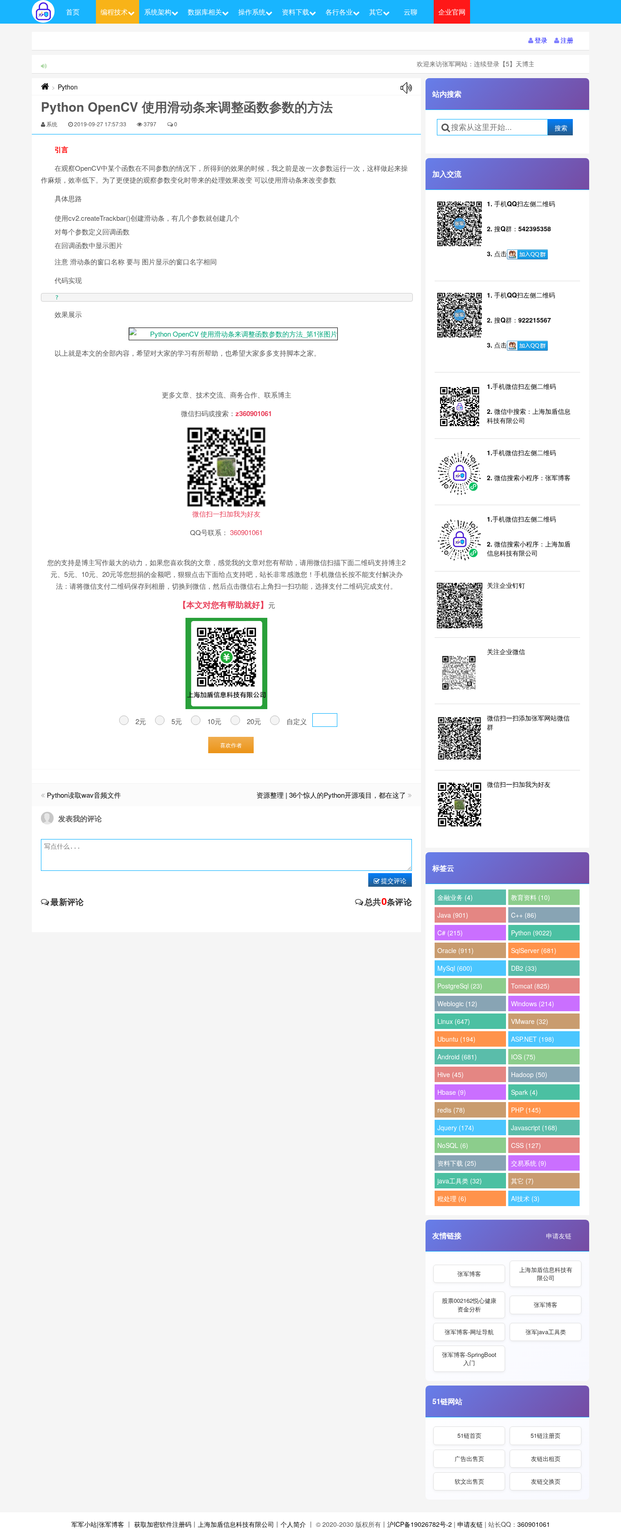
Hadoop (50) (529, 1074)
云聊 (410, 11)
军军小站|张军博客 (97, 1524)
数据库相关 (205, 11)
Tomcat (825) (530, 985)
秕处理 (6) (451, 1198)
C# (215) (450, 932)
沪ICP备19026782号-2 (419, 1524)
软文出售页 (469, 1481)
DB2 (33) (524, 968)
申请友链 (558, 1235)
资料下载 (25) (456, 1162)
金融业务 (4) (455, 897)
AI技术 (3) (525, 1198)
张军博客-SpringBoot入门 (469, 1358)
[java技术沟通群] (527, 346)
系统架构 (157, 11)
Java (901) (452, 914)
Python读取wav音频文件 (84, 795)
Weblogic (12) (457, 1003)
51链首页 (469, 1435)
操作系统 (251, 11)
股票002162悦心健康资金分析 (469, 1304)
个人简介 (293, 1524)
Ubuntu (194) (456, 1038)
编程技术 (114, 11)
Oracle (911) (455, 950)
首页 (73, 11)
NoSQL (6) (452, 1145)
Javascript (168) (534, 1127)
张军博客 (469, 1273)
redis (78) (451, 1109)
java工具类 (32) (459, 1180)
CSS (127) (526, 1145)
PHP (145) (526, 1109)
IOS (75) (523, 1056)
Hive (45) (450, 1074)
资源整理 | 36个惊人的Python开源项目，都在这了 (331, 795)
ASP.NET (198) (532, 1038)
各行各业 (339, 11)
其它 (376, 11)
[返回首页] (45, 86)
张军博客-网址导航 (469, 1331)
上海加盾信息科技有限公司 (545, 1273)
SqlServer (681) (533, 950)
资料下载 (295, 11)
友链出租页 (546, 1458)
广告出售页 (469, 1458)
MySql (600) (454, 968)
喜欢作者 (231, 745)
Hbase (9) (451, 1092)
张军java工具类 (546, 1331)
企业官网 (452, 11)
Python (68, 86)
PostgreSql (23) (459, 985)
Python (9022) (531, 932)
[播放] (406, 88)
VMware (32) (529, 1021)
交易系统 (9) (528, 1162)
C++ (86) (523, 914)
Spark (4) (524, 1092)
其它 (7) (522, 1180)
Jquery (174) (455, 1127)
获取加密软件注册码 (162, 1524)
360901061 (533, 1524)
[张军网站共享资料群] (527, 254)
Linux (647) (453, 1021)
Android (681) (457, 1056)
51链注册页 (546, 1435)
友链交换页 (546, 1481)
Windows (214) (532, 1003)
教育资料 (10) (530, 897)
